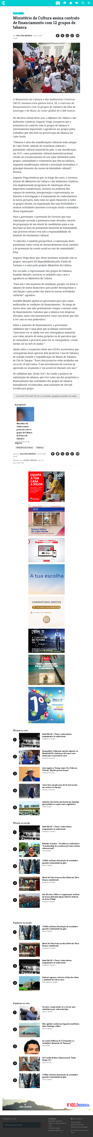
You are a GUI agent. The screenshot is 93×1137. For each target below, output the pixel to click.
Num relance (77, 1119)
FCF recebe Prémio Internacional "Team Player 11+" (59, 1058)
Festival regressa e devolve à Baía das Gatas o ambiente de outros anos (60, 978)
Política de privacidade (79, 1127)
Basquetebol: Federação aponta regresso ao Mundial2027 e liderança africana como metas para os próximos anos (60, 753)
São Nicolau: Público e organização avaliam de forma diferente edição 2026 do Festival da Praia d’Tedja (61, 896)
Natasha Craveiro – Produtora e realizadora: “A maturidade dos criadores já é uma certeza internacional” (61, 845)
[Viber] (67, 454)
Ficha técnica (76, 1122)
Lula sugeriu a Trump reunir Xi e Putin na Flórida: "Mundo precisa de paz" (59, 769)
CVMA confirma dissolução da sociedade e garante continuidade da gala (60, 861)
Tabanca (39, 448)
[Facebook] (57, 35)
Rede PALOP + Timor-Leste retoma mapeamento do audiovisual (57, 735)
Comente (55, 396)
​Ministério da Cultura (24, 448)
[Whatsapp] (67, 35)
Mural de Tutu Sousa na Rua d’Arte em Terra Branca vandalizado (60, 878)
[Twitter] (62, 35)
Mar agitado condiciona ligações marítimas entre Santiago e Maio (60, 1025)
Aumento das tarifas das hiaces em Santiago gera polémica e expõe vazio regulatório (60, 803)
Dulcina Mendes (24, 36)
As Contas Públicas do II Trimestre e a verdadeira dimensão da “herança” (58, 1042)
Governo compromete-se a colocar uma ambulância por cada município (58, 1008)
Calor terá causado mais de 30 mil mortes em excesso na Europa (59, 786)
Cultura (16, 13)
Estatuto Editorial (77, 1124)
